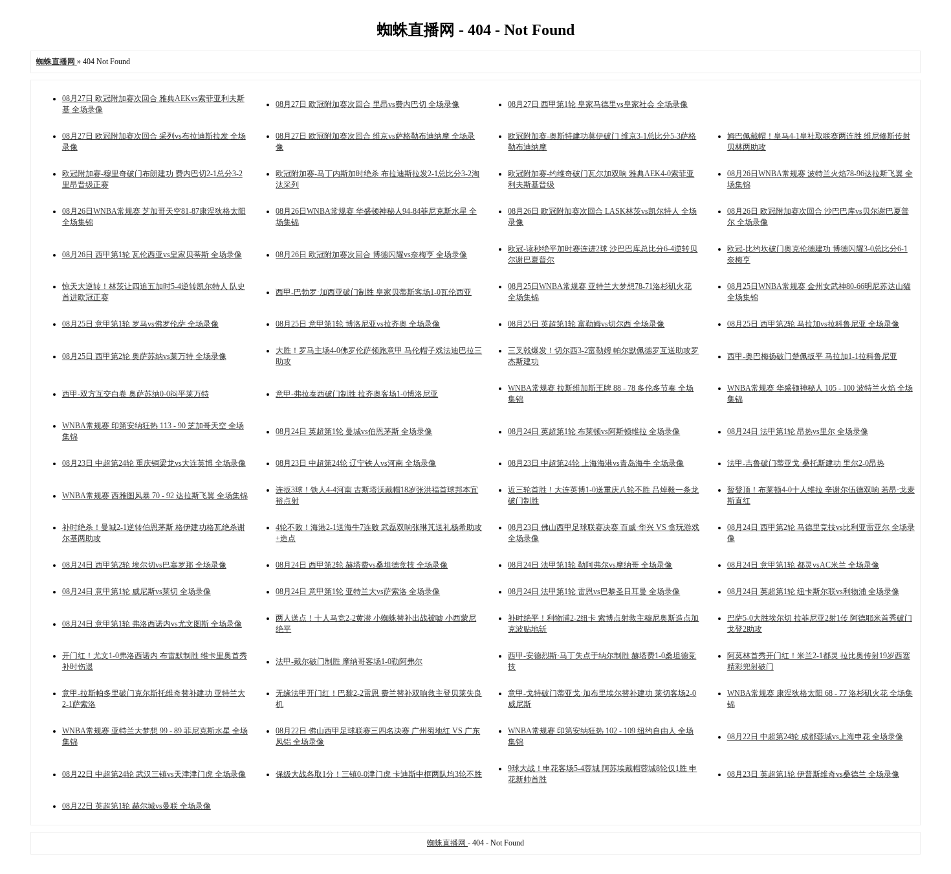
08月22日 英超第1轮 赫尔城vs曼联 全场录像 (136, 806)
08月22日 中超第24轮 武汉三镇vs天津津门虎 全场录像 (154, 774)
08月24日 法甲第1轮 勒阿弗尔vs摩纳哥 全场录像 (590, 564)
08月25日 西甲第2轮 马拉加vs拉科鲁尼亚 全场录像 (813, 323)
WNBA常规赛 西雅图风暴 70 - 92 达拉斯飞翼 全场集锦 (155, 495)
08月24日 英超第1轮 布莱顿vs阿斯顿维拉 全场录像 (594, 431)
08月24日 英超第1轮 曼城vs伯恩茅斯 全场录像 (354, 431)
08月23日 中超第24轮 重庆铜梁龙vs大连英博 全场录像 (154, 463)
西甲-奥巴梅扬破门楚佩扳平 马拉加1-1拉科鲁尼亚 (812, 356)
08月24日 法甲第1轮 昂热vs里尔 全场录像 (797, 431)
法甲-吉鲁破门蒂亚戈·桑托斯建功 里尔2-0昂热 (805, 463)
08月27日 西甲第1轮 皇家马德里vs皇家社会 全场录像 (598, 104)
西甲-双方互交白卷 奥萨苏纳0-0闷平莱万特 (135, 393)
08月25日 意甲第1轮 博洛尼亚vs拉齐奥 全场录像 (358, 323)
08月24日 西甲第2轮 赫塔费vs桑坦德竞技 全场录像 (362, 564)
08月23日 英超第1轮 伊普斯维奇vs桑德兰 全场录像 (813, 774)
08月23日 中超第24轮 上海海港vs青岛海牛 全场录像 (596, 463)
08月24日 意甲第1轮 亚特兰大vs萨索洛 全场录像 (358, 591)
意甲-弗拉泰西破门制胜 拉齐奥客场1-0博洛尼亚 (357, 393)
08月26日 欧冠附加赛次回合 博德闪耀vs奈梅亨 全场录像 (371, 254)
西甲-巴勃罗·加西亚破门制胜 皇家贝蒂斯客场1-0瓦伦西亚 (374, 292)
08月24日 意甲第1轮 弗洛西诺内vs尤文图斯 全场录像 (152, 623)
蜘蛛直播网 (447, 842)
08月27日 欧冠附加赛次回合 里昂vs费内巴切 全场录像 (367, 104)
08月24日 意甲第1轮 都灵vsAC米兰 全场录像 (803, 564)
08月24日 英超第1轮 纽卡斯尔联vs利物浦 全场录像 (813, 591)
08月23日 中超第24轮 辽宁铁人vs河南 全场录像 (356, 463)
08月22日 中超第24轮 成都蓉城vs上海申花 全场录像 (815, 736)
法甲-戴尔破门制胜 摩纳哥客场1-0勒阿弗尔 (349, 661)
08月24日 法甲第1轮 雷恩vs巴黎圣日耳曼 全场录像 (594, 591)
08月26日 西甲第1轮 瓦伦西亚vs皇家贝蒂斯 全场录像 (152, 254)
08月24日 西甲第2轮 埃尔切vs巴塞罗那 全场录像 (144, 564)
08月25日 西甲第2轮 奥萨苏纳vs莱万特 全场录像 (144, 356)
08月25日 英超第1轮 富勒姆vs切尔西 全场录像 (586, 323)
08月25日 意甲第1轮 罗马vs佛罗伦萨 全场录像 (140, 323)
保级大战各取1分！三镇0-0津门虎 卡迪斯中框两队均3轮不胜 (379, 774)
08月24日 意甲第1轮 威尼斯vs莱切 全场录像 (136, 591)
